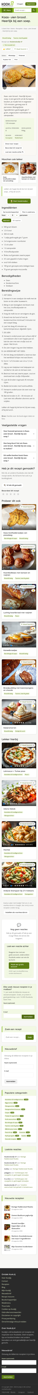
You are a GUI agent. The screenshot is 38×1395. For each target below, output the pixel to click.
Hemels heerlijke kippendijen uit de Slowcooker (18, 1225)
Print (16, 59)
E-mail (5, 1012)
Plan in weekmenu (28, 212)
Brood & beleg (7, 38)
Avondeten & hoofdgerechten (13, 774)
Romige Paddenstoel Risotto (22, 1207)
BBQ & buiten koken (13, 1129)
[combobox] (22, 10)
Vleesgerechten (9, 815)
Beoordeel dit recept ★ (13, 148)
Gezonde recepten (12, 1139)
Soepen (9, 1113)
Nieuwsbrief (6, 1293)
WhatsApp (11, 55)
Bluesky (13, 1392)
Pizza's (27, 774)
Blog (3, 1287)
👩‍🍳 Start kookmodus (19, 201)
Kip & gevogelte (11, 1136)
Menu (9, 10)
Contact (5, 1281)
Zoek (30, 1037)
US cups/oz (17, 220)
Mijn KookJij (6, 1290)
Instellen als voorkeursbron (16, 912)
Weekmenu (6, 1303)
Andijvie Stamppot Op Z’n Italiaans (18, 891)
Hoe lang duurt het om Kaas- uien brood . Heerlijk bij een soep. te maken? (17, 446)
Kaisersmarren (9, 728)
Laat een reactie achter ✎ (14, 152)
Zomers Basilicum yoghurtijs (22, 1215)
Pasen (17, 616)
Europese (9, 138)
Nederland (18, 138)
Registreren (31, 4)
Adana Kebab (9, 809)
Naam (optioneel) (9, 1003)
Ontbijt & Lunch (20, 731)
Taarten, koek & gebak (20, 38)
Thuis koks (6, 1306)
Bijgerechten (11, 1103)
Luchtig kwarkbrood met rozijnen (17, 612)
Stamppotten (29, 894)
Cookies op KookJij (9, 1309)
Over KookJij (6, 1278)
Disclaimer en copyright (11, 1315)
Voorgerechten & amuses (14, 1109)
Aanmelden (28, 1017)
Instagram (21, 1392)
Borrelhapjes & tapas (10, 538)
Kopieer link (7, 59)
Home (13, 29)
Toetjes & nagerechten (14, 1116)
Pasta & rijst (10, 1132)
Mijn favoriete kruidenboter (22, 1247)
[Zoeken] (33, 10)
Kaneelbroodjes (10, 650)
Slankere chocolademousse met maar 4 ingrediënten (22, 1237)
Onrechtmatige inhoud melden (14, 1322)
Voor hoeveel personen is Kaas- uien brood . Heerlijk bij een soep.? (16, 434)
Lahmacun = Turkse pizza (14, 771)
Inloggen (20, 4)
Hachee (6, 850)
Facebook (31, 1392)
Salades (26, 1136)
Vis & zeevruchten (12, 1119)
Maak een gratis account (17, 965)
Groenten (24, 1132)
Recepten (19, 29)
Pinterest (22, 55)
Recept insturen (8, 1297)
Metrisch (6, 220)
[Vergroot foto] (5, 87)
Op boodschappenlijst (11, 212)
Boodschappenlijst (9, 1300)
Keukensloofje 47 (16, 42)
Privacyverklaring (8, 1318)
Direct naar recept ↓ (12, 144)
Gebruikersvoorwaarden (11, 1312)
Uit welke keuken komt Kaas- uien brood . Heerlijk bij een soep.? (15, 458)
